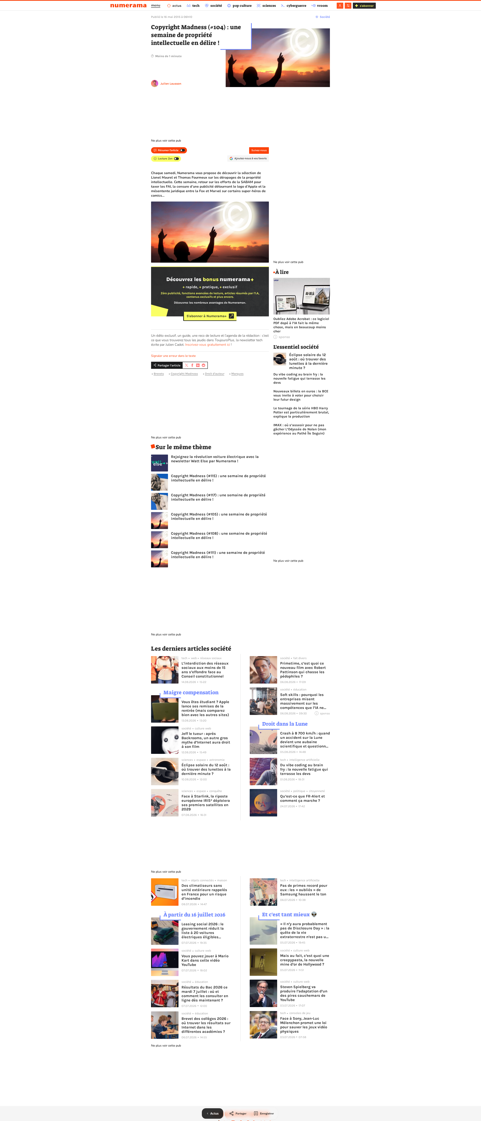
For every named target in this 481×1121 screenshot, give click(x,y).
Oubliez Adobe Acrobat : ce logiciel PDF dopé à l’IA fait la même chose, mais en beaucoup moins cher (301, 325)
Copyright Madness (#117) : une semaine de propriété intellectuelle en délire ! (218, 497)
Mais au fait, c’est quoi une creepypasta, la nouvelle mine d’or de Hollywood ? (304, 959)
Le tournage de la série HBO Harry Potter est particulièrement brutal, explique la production (301, 412)
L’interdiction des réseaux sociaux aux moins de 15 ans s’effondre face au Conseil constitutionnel (205, 669)
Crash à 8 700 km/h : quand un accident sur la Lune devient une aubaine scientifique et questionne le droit (305, 739)
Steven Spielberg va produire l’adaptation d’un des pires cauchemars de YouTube (303, 993)
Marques (237, 374)
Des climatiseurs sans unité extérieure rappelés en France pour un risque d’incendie (204, 892)
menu (155, 5)
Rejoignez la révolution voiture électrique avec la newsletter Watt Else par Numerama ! (215, 459)
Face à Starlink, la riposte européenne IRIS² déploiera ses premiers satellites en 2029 (206, 802)
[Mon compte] (340, 6)
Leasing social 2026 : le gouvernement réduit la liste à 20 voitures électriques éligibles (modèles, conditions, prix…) (203, 930)
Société (325, 17)
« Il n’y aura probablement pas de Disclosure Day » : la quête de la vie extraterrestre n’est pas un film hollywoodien (304, 930)
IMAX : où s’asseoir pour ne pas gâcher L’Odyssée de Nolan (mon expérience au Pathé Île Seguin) (299, 429)
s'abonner (367, 6)
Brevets (159, 374)
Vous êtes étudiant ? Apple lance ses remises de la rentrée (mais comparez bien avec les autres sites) (205, 708)
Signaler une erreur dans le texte (173, 356)
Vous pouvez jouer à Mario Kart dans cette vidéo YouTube (205, 960)
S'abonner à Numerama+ (207, 316)
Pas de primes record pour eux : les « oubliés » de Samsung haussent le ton (303, 889)
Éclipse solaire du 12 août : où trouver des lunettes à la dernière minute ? (308, 361)
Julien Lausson (170, 83)
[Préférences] (348, 6)
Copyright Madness (184, 374)
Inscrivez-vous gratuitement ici (207, 344)
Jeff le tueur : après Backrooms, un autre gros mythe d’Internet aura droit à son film (206, 740)
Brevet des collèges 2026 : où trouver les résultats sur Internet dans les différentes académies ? (206, 1025)
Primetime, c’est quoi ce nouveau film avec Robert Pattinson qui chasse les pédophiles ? (303, 669)
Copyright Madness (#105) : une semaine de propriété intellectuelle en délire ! (219, 516)
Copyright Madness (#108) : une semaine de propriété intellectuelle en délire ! (219, 535)
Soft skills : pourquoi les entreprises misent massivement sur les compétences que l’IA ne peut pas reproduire (302, 701)
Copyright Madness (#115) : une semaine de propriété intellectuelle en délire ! (218, 478)
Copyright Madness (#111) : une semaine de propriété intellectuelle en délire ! (218, 554)
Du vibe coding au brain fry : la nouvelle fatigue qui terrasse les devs (299, 378)
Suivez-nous (259, 150)
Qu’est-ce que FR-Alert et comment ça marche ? (302, 798)
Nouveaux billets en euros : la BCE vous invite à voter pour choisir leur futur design (300, 395)
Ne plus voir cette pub (166, 141)
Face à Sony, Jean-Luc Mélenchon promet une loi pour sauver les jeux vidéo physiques (303, 1025)
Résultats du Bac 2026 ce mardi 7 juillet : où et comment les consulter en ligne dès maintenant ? (205, 993)
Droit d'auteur (214, 374)
